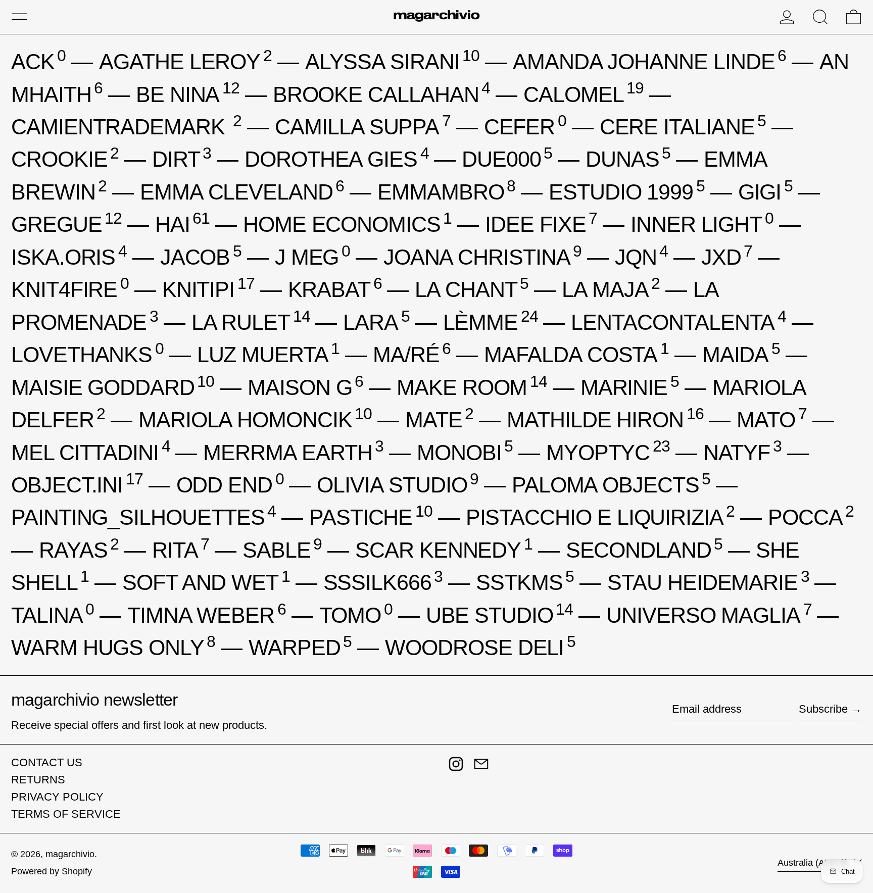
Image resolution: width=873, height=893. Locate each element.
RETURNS (38, 779)
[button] (820, 17)
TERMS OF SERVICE (66, 814)
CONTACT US (46, 762)
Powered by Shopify (51, 871)
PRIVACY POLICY (57, 796)
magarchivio (69, 854)
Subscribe (823, 709)
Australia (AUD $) (814, 863)
